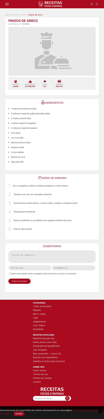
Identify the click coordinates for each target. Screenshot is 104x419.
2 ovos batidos (17, 152)
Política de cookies (42, 378)
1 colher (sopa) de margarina (23, 123)
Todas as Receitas (42, 306)
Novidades (38, 329)
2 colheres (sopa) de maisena (24, 128)
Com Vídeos (39, 325)
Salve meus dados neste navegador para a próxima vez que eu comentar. (43, 273)
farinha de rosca (18, 157)
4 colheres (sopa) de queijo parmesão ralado (30, 113)
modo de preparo (54, 178)
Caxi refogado (40, 350)
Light (35, 318)
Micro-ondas (39, 314)
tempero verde (17, 147)
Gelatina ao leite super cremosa (49, 361)
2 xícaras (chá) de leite (21, 118)
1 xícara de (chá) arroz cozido (24, 108)
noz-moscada (17, 137)
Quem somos (39, 370)
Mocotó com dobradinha (45, 357)
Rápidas (37, 310)
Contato (37, 382)
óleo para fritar (17, 162)
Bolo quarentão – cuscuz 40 (47, 353)
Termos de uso (40, 374)
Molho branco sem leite (45, 342)
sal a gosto (16, 133)
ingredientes (54, 102)
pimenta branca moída (20, 142)
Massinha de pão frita (44, 338)
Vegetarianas (39, 321)
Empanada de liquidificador (46, 346)
